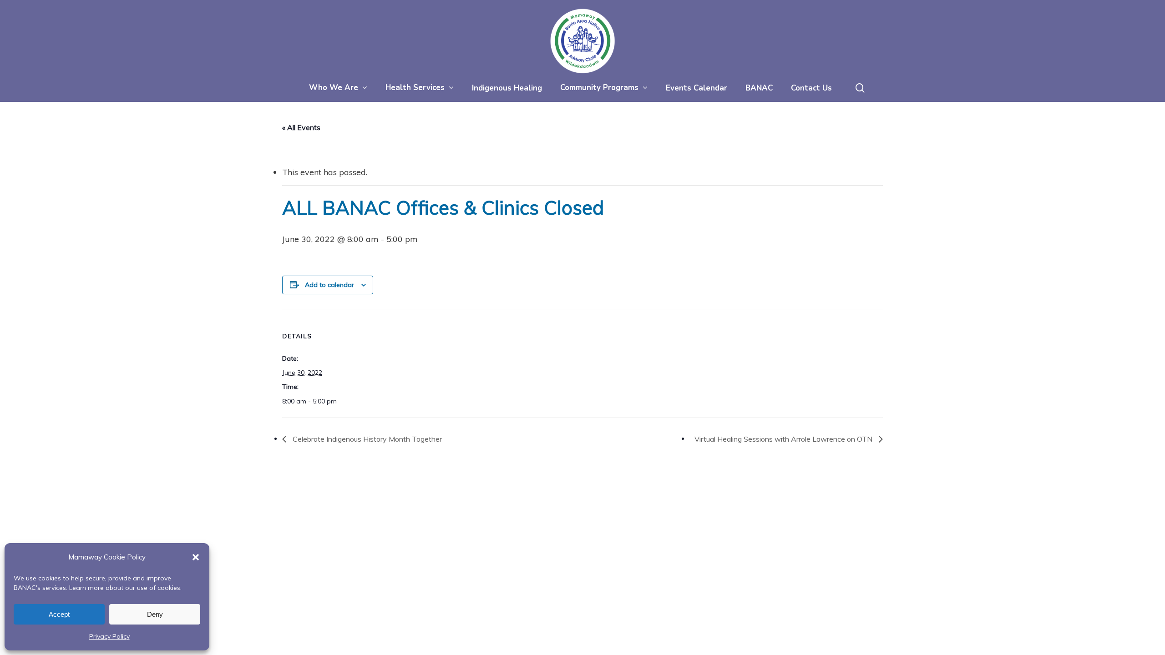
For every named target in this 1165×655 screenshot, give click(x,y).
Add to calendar (329, 285)
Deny (155, 614)
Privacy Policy (109, 636)
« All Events (301, 127)
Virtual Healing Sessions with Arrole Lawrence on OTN (784, 438)
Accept (59, 614)
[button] (195, 557)
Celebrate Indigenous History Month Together (366, 438)
